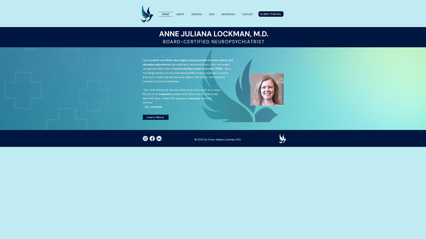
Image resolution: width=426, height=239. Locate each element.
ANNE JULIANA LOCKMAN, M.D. (214, 34)
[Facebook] (152, 138)
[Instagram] (145, 138)
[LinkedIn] (159, 138)
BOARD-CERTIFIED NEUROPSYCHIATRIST (214, 42)
